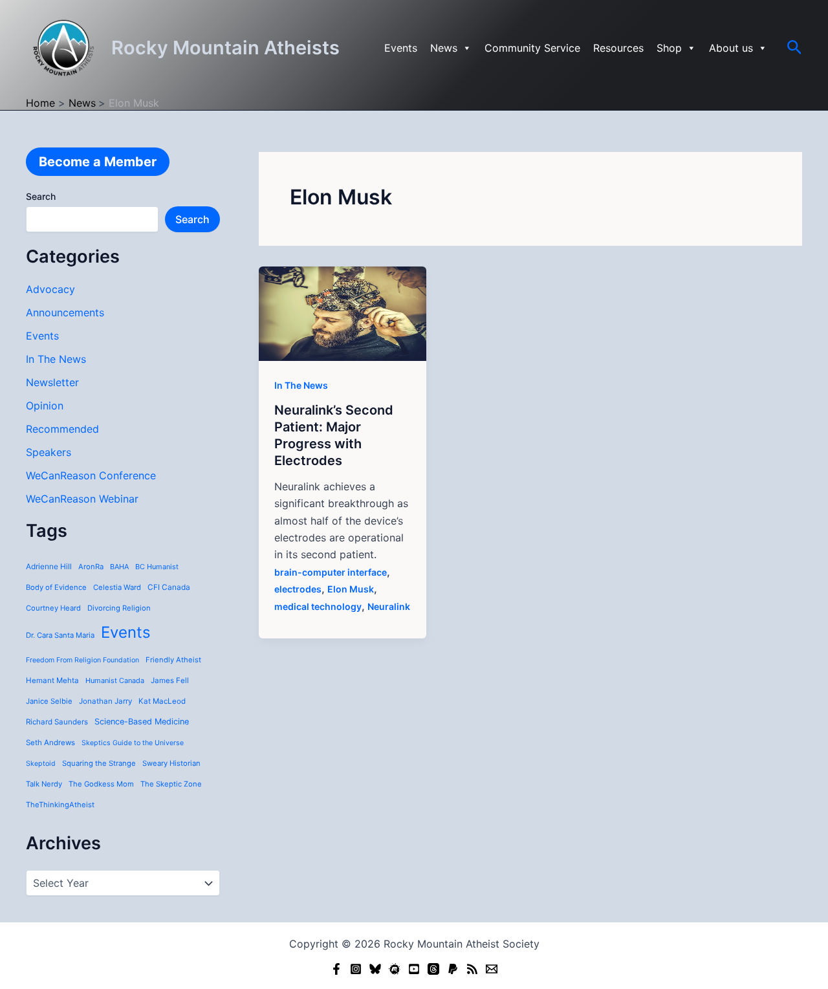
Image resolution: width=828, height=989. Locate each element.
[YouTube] (414, 969)
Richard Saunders (57, 721)
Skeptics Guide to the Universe (133, 743)
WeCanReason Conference (91, 475)
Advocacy (50, 289)
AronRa (91, 566)
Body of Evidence (56, 587)
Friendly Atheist (173, 659)
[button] (795, 48)
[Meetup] (394, 969)
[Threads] (433, 969)
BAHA (119, 566)
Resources (618, 47)
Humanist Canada (114, 680)
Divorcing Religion (119, 608)
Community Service (532, 47)
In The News (56, 359)
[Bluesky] (375, 969)
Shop (669, 47)
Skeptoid (41, 763)
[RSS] (472, 969)
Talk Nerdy (44, 783)
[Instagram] (356, 969)
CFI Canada (168, 587)
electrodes (297, 588)
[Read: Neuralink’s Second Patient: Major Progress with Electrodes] (342, 312)
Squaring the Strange (99, 763)
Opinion (44, 405)
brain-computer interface (330, 572)
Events (400, 47)
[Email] (491, 969)
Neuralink (388, 606)
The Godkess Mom (101, 783)
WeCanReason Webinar (82, 498)
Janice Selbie (49, 701)
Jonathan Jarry (105, 701)
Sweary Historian (171, 763)
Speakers (48, 452)
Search (41, 196)
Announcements (65, 312)
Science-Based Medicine (141, 721)
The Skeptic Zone (171, 783)
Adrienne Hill (49, 566)
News (443, 47)
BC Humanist (157, 566)
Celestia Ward (117, 587)
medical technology (318, 606)
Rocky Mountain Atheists (225, 47)
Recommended (62, 428)
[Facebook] (336, 969)
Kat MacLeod (162, 701)
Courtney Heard (53, 608)
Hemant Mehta (52, 680)
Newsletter (52, 382)
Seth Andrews (50, 742)
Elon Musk (350, 588)
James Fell (170, 680)
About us (731, 47)
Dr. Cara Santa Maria (60, 635)
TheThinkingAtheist (60, 804)
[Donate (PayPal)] (453, 969)
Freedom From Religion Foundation (82, 660)
